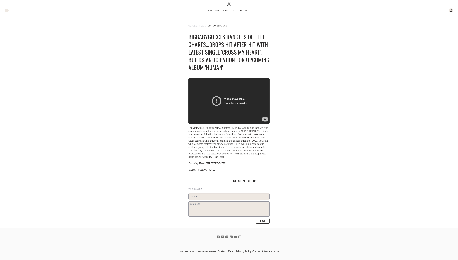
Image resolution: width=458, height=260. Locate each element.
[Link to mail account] (235, 237)
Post (262, 220)
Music (217, 10)
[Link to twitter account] (222, 237)
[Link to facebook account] (218, 237)
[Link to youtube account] (239, 237)
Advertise (237, 10)
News (210, 10)
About (247, 10)
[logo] (229, 4)
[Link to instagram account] (226, 237)
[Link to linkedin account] (231, 237)
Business (227, 10)
